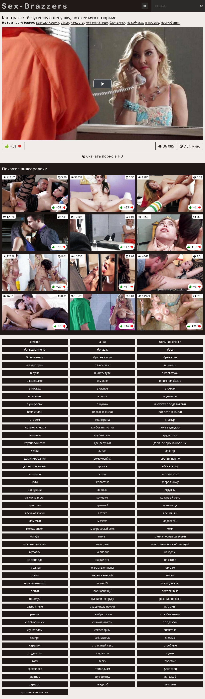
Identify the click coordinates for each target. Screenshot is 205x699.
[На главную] (34, 6)
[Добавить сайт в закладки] (145, 6)
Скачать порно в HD (104, 156)
